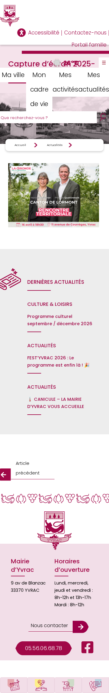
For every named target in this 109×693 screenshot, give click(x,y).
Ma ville (13, 74)
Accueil (20, 145)
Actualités (54, 145)
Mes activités (65, 82)
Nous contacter (49, 625)
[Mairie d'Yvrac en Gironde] (54, 16)
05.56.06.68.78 (43, 648)
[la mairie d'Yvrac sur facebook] (83, 646)
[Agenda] (13, 685)
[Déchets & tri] (68, 685)
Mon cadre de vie (39, 89)
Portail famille (89, 44)
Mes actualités (93, 82)
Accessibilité (43, 32)
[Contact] (95, 685)
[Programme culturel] (40, 685)
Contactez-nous (85, 32)
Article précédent (28, 468)
